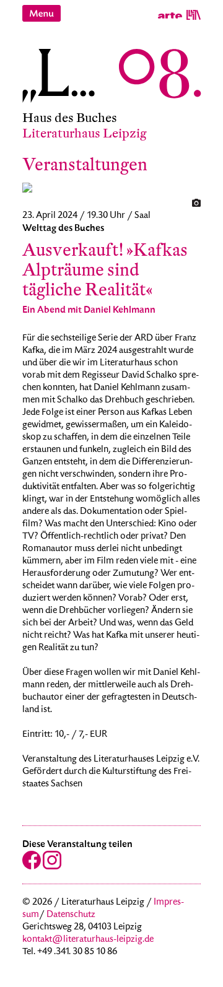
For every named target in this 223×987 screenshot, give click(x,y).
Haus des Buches (69, 118)
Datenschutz (70, 915)
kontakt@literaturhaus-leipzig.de (88, 940)
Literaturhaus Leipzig (84, 133)
